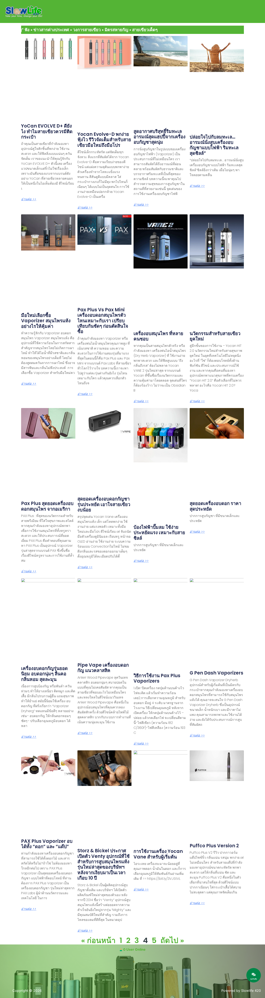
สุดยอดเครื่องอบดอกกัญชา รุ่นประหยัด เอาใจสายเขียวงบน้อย (103, 504)
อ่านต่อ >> (28, 199)
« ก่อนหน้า (98, 940)
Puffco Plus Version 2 (214, 846)
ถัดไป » (172, 940)
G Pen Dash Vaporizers (216, 673)
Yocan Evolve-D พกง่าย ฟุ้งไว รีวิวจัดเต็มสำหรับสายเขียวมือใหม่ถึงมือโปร (104, 139)
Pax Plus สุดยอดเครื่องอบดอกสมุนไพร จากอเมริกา (47, 506)
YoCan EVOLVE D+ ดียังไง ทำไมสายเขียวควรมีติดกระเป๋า (46, 131)
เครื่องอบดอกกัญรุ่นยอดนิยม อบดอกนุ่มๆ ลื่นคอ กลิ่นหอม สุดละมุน (44, 674)
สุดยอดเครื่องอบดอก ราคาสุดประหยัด (215, 506)
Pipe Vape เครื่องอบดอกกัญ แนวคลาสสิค (103, 668)
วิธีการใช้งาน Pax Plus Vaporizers (157, 678)
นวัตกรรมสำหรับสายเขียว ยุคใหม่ (215, 336)
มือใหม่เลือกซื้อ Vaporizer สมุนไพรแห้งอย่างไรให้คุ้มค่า (46, 320)
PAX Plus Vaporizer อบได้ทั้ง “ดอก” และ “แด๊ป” (46, 844)
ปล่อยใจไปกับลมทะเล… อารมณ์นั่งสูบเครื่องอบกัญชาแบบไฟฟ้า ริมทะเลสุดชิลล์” (214, 145)
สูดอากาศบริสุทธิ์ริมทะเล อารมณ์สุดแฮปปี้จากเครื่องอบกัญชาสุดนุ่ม (160, 137)
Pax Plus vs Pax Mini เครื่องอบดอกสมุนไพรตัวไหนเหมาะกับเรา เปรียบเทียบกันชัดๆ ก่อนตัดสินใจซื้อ (102, 321)
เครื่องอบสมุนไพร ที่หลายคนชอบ (158, 336)
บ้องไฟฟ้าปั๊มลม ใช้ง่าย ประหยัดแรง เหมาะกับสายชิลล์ (159, 532)
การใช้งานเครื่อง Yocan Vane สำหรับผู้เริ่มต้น (158, 854)
